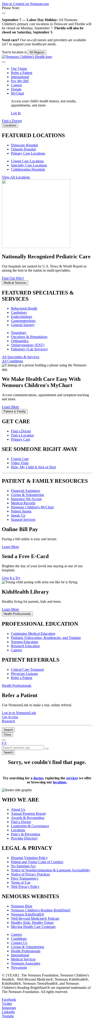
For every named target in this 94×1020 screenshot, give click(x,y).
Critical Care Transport (27, 669)
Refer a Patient (21, 73)
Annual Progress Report (28, 813)
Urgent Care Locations (27, 161)
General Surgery (23, 325)
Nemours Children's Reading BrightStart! (40, 910)
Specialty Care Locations (29, 165)
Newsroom (19, 967)
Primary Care (20, 439)
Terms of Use (20, 882)
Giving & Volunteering (27, 495)
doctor (38, 778)
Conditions (19, 939)
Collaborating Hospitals (28, 169)
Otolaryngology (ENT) (27, 345)
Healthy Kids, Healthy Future (32, 923)
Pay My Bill (20, 81)
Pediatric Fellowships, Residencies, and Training (46, 638)
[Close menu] (3, 62)
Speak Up (18, 515)
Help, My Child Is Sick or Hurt (33, 467)
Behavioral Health (24, 308)
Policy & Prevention (25, 834)
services (72, 778)
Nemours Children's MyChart (32, 507)
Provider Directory (24, 838)
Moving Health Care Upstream (33, 927)
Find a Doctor (21, 431)
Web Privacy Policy (25, 887)
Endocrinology (21, 317)
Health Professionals (25, 951)
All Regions (36, 52)
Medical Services (23, 959)
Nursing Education (24, 642)
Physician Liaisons (24, 674)
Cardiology (19, 312)
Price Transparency (25, 878)
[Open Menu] (3, 740)
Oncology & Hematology (29, 337)
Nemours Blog (21, 906)
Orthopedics (20, 341)
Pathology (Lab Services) (29, 349)
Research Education (25, 646)
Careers (16, 85)
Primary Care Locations (28, 153)
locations (59, 782)
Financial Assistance (25, 491)
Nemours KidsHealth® (27, 914)
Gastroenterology (23, 321)
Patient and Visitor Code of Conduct (37, 862)
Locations (18, 830)
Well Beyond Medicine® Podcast (35, 918)
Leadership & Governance (30, 826)
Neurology (18, 333)
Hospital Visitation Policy (29, 858)
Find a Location (22, 435)
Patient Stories (21, 511)
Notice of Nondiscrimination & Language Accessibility (50, 870)
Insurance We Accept (26, 499)
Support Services (23, 519)
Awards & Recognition (27, 818)
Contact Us (19, 943)
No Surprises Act (23, 866)
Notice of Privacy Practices (30, 874)
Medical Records (23, 503)
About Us (18, 809)
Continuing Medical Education (33, 633)
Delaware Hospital (24, 145)
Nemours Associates (25, 963)
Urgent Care (20, 459)
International (20, 77)
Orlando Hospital (23, 149)
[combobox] (23, 747)
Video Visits (20, 463)
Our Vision (19, 69)
